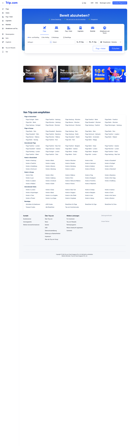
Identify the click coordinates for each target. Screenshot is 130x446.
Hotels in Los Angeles (52, 195)
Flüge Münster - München (53, 125)
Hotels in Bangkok (90, 192)
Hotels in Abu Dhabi (70, 195)
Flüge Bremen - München (72, 122)
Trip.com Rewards (71, 222)
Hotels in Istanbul (109, 189)
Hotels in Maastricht (90, 183)
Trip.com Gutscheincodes (72, 207)
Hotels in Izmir (89, 195)
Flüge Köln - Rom (70, 139)
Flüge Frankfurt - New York (53, 146)
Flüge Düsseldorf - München (93, 122)
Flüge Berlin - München (111, 122)
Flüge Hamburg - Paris (71, 131)
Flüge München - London (112, 148)
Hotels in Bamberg (51, 169)
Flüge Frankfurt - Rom (52, 139)
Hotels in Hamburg (31, 160)
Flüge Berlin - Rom (110, 131)
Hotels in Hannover (90, 163)
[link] (84, 2)
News (46, 222)
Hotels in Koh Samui (110, 195)
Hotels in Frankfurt (31, 163)
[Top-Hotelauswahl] (74, 74)
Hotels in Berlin (50, 160)
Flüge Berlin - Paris (31, 131)
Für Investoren (71, 219)
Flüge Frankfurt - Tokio (52, 154)
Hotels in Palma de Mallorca (72, 180)
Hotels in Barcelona (110, 175)
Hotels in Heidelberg (31, 166)
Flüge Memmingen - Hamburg (113, 125)
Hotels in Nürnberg (70, 166)
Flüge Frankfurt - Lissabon (112, 134)
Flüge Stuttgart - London (52, 151)
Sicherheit (69, 230)
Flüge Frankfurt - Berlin (91, 119)
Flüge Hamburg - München (72, 119)
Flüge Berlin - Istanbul (71, 148)
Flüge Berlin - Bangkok (91, 151)
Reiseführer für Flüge (71, 204)
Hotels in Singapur (70, 192)
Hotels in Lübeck (70, 169)
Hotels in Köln (89, 160)
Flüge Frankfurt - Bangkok (72, 146)
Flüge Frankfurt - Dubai (111, 151)
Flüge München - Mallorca (53, 137)
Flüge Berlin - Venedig (32, 139)
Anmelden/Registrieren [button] (119, 3)
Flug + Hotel (100, 48)
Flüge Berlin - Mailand (111, 137)
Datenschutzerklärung (51, 230)
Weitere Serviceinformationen (31, 224)
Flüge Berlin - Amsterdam (92, 137)
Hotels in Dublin (50, 183)
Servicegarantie (27, 222)
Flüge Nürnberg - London (33, 151)
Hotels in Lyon (30, 178)
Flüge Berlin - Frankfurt (111, 119)
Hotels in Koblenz (90, 166)
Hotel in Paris (29, 175)
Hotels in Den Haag (110, 178)
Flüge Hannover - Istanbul (53, 148)
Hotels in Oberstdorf (110, 169)
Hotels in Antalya (89, 189)
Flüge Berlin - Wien (90, 131)
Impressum (48, 236)
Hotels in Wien (50, 175)
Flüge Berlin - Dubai (90, 146)
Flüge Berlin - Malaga (91, 139)
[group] (55, 19)
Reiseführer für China (110, 204)
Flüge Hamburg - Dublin (72, 134)
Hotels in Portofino (90, 180)
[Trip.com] (11, 3)
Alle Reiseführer (50, 207)
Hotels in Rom (69, 178)
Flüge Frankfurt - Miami (32, 154)
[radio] (33, 37)
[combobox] (31, 42)
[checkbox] (67, 37)
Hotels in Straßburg (110, 180)
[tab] (44, 30)
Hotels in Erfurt (109, 166)
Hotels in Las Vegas (51, 198)
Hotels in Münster (90, 169)
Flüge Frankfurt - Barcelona (53, 134)
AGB (46, 227)
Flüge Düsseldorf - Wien (32, 134)
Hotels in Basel (50, 192)
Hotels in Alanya (89, 198)
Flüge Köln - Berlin (31, 122)
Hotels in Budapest (90, 178)
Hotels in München (70, 160)
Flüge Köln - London (90, 154)
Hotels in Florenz (70, 183)
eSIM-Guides (49, 204)
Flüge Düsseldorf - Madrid (72, 137)
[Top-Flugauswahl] (40, 74)
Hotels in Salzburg (50, 178)
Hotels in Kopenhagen (32, 192)
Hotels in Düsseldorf (110, 160)
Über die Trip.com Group (51, 239)
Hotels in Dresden (70, 163)
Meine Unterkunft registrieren (75, 227)
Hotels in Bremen (50, 166)
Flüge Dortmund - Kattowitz (92, 134)
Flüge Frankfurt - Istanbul (112, 146)
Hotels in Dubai (50, 189)
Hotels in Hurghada (70, 198)
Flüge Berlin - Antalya (71, 151)
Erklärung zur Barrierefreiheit (52, 233)
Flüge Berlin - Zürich (70, 154)
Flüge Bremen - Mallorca (32, 137)
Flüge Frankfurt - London (33, 146)
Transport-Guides (30, 207)
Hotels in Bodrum (109, 198)
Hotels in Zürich (109, 192)
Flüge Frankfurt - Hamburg (53, 119)
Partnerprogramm (71, 224)
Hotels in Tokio (30, 195)
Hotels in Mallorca (70, 175)
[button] (2, 3)
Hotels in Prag (89, 175)
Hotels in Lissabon (31, 180)
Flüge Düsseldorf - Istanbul (33, 148)
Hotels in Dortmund (31, 169)
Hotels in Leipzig (50, 163)
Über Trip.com (48, 219)
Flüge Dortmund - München (73, 125)
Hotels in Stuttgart (110, 163)
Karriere (47, 224)
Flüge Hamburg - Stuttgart (33, 125)
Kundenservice (27, 219)
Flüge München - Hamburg (53, 122)
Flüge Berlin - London (91, 148)
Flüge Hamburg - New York (112, 154)
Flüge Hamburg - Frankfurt (92, 125)
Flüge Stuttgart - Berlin (32, 119)
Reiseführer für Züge (90, 204)
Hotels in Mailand (30, 183)
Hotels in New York (70, 189)
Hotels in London (30, 189)
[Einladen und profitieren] (109, 74)
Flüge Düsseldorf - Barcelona (53, 131)
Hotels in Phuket (30, 198)
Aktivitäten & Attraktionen (33, 204)
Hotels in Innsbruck (51, 180)
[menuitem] (9, 9)
